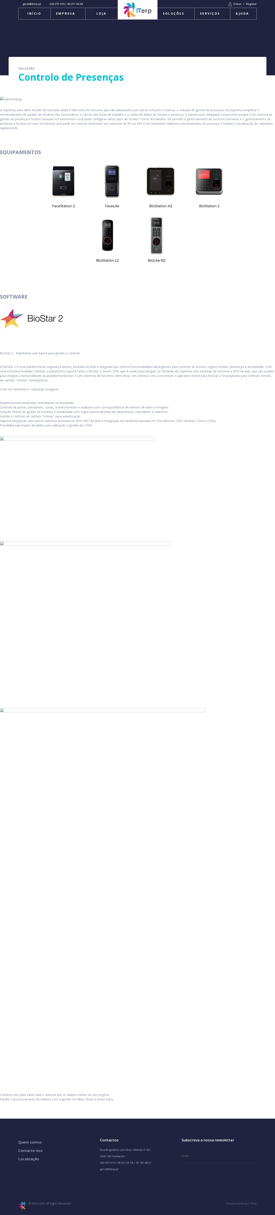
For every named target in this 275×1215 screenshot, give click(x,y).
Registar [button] (251, 4)
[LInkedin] (122, 1180)
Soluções (174, 13)
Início (34, 13)
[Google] (115, 1180)
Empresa (65, 13)
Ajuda (242, 13)
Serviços (210, 13)
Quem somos (30, 1142)
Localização (28, 1158)
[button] (234, 4)
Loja (101, 13)
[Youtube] (108, 1180)
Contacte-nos (30, 1150)
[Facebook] (102, 1180)
